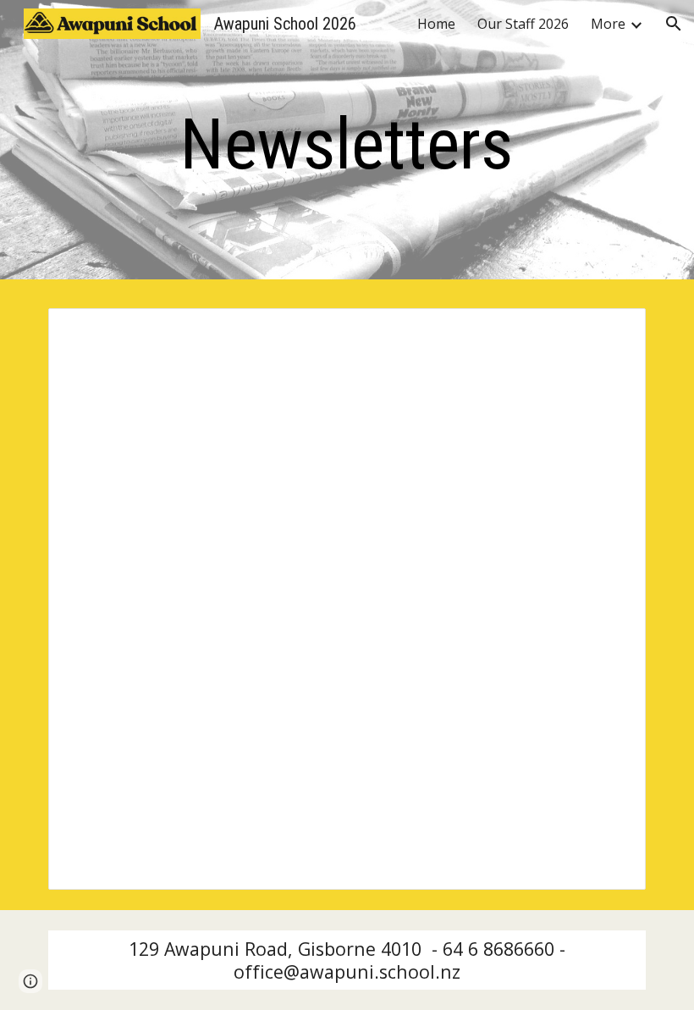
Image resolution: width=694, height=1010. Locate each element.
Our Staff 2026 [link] (523, 23)
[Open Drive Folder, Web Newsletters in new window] (614, 330)
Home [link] (436, 23)
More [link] (608, 23)
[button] (673, 23)
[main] (347, 144)
